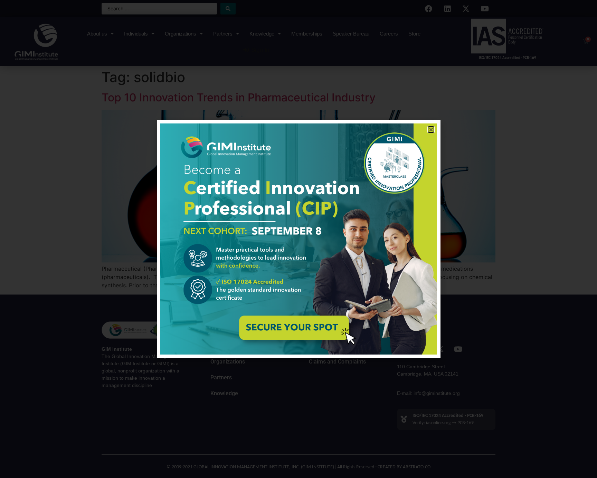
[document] (298, 239)
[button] (431, 129)
